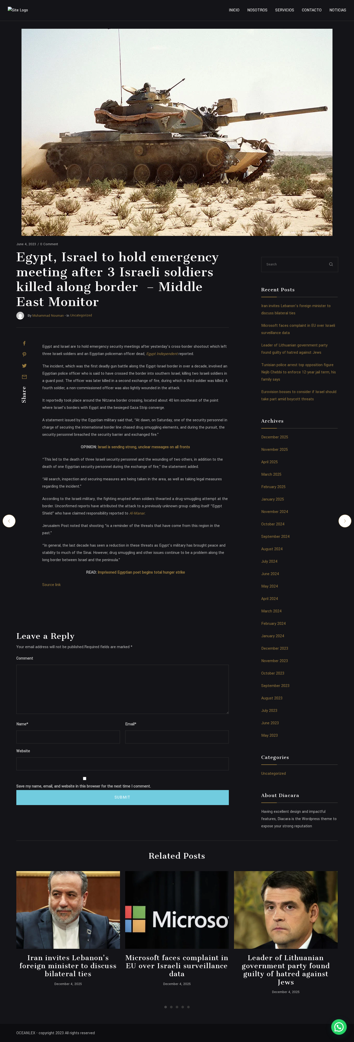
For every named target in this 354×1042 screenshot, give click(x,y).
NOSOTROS (257, 10)
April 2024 (269, 599)
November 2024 (274, 512)
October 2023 (272, 673)
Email (130, 724)
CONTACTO (312, 10)
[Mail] (24, 376)
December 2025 (274, 437)
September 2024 (275, 536)
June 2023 (270, 723)
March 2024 (271, 611)
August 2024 (272, 549)
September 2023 (275, 686)
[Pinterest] (24, 354)
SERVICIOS (284, 10)
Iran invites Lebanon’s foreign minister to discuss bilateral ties (68, 966)
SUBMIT (122, 797)
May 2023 (269, 735)
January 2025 (272, 499)
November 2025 (274, 449)
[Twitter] (24, 365)
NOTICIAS (337, 10)
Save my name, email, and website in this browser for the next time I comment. (83, 786)
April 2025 (269, 462)
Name (22, 724)
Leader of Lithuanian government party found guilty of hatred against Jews (286, 970)
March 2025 (271, 474)
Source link (51, 585)
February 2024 (273, 623)
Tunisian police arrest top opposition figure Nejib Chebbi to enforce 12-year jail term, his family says (298, 372)
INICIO (234, 10)
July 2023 (269, 710)
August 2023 (271, 698)
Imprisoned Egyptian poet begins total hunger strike (141, 572)
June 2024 (270, 574)
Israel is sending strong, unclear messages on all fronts (144, 447)
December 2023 (274, 648)
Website (23, 751)
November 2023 (274, 661)
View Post (68, 910)
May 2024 (269, 586)
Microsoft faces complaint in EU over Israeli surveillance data (176, 966)
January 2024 (272, 636)
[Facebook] (24, 343)
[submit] (331, 264)
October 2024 (273, 524)
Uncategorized (273, 773)
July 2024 (269, 561)
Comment (24, 658)
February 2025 (273, 487)
